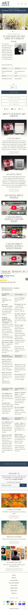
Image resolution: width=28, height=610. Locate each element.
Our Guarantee (14, 101)
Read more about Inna (7, 65)
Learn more (14, 152)
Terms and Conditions (14, 583)
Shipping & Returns (14, 97)
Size (13, 84)
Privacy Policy (14, 585)
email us (20, 374)
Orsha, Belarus (18, 78)
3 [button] (15, 31)
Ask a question (14, 104)
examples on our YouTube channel (6, 382)
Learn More (14, 542)
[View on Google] (1, 276)
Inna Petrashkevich (14, 34)
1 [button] (12, 31)
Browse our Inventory (14, 569)
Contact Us (14, 593)
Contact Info (14, 598)
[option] (14, 9)
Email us (7, 377)
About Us (14, 578)
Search (14, 575)
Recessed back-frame (7, 78)
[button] (1, 279)
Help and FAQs (14, 580)
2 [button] (14, 31)
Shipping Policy (14, 588)
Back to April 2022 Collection (15, 463)
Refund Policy (14, 590)
